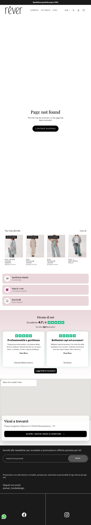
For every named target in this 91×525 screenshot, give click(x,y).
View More (23, 353)
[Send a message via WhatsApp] (4, 516)
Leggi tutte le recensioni (45, 371)
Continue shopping (45, 128)
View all (83, 231)
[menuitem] (55, 10)
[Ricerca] (73, 10)
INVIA (77, 458)
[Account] (78, 10)
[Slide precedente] (7, 246)
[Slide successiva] (20, 246)
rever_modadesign (14, 488)
